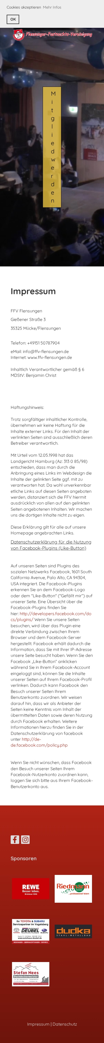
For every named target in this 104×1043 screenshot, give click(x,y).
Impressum (38, 1024)
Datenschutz (65, 1024)
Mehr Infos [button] (52, 7)
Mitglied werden (53, 147)
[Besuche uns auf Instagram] (25, 840)
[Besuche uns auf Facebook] (15, 840)
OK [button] (13, 19)
